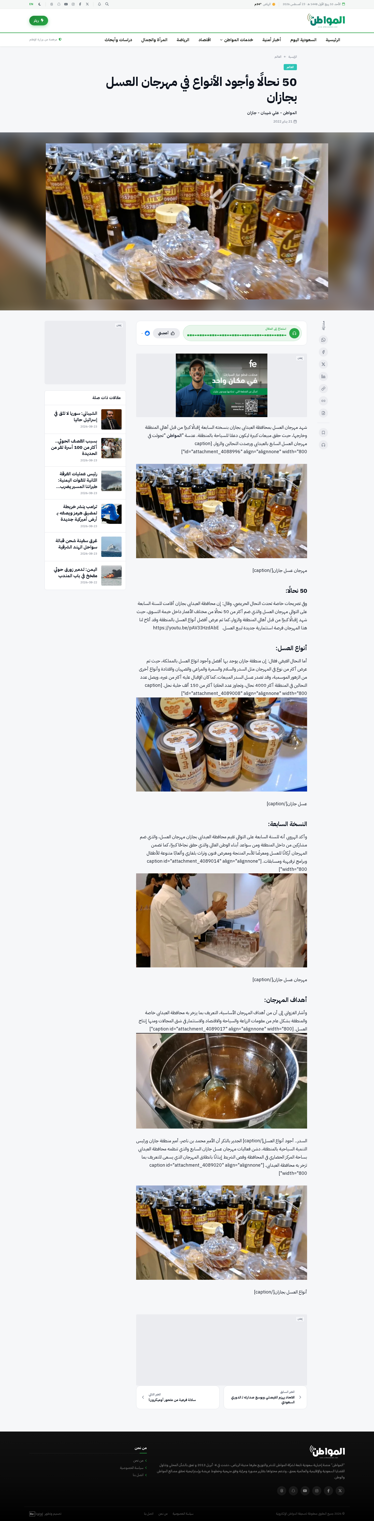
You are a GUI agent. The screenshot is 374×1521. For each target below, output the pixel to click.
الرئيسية (333, 40)
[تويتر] (87, 4)
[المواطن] (326, 20)
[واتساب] (323, 339)
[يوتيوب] (66, 4)
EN (31, 4)
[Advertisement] (221, 1350)
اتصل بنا (138, 1474)
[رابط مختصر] (323, 400)
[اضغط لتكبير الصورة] (187, 221)
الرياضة (183, 40)
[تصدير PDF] (323, 413)
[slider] (236, 335)
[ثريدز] (51, 4)
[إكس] (323, 364)
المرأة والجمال (154, 40)
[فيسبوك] (80, 4)
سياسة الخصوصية (131, 1467)
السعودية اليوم (303, 40)
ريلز (36, 20)
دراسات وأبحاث (118, 40)
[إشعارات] (99, 4)
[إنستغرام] (73, 4)
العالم (278, 57)
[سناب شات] (58, 4)
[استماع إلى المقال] (323, 444)
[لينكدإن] (323, 376)
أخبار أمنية (271, 40)
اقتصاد (204, 40)
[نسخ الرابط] (323, 388)
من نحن (138, 1460)
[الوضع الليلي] (39, 4)
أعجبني (163, 333)
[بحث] (107, 4)
